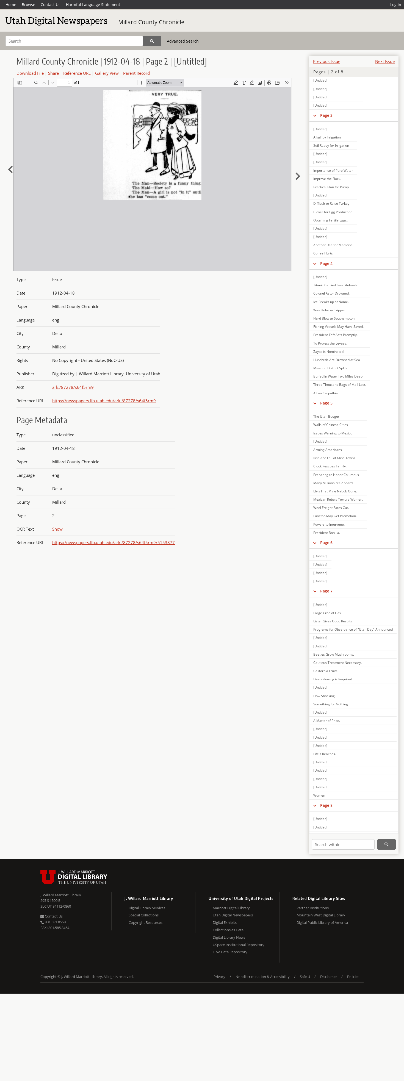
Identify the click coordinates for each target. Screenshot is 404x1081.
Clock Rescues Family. (330, 466)
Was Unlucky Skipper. (329, 310)
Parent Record (136, 73)
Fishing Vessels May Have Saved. (338, 326)
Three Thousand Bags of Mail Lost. (339, 384)
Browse (28, 4)
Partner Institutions (313, 907)
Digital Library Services (147, 907)
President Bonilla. (326, 532)
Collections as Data (228, 929)
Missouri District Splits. (330, 368)
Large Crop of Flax (327, 613)
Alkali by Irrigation (327, 137)
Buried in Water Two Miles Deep (338, 376)
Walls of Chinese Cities (330, 424)
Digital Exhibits (225, 922)
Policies (353, 976)
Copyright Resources (145, 922)
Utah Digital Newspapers (233, 915)
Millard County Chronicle (151, 22)
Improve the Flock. (327, 178)
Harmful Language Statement (93, 4)
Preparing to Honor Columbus (336, 474)
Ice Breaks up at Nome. (331, 302)
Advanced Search (183, 41)
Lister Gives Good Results (332, 621)
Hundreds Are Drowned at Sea (336, 359)
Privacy (219, 976)
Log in (395, 4)
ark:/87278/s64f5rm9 (73, 387)
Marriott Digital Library (231, 907)
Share (53, 73)
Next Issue (385, 61)
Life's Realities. (324, 754)
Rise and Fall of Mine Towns (334, 458)
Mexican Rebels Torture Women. (338, 499)
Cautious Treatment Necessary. (337, 662)
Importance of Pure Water (333, 170)
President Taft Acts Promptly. (335, 334)
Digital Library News (229, 937)
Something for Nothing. (331, 704)
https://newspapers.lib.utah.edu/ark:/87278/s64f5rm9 (104, 400)
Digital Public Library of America (322, 922)
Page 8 (326, 805)
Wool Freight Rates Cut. (331, 507)
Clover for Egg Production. (333, 212)
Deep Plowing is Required (332, 679)
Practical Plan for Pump (331, 187)
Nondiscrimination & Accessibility (263, 976)
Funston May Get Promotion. (335, 516)
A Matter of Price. (326, 720)
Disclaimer (328, 976)
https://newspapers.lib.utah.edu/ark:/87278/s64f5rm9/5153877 (113, 542)
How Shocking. (324, 696)
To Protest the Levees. (330, 343)
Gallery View (107, 73)
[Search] (152, 41)
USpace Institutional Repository (238, 944)
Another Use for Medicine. (333, 245)
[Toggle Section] (314, 115)
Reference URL (77, 73)
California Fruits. (325, 671)
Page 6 (326, 542)
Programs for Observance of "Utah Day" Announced (353, 629)
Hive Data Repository (230, 951)
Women (319, 795)
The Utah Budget (326, 416)
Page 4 (326, 263)
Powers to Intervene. (329, 524)
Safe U (305, 976)
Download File (30, 73)
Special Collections (144, 915)
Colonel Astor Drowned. (331, 293)
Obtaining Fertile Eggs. (330, 220)
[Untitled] (320, 80)
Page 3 (326, 115)
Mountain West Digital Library (321, 915)
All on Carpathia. (326, 393)
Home (10, 4)
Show (57, 529)
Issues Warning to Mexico (332, 433)
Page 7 (326, 591)
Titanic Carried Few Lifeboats (335, 285)
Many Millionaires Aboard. (333, 483)
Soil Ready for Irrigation (331, 145)
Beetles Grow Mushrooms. (333, 654)
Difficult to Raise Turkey (331, 203)
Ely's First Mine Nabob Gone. (335, 491)
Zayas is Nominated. (328, 351)
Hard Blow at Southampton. (334, 318)
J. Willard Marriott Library (60, 894)
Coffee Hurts (323, 253)
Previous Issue (326, 61)
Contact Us (50, 4)
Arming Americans (327, 449)
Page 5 (326, 403)
